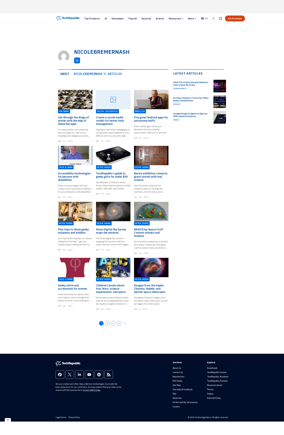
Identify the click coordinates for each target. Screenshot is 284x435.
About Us (177, 368)
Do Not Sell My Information (185, 402)
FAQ (174, 393)
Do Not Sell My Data (91, 390)
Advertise (177, 398)
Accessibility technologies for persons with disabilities (74, 177)
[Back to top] (278, 426)
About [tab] (64, 74)
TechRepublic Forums (216, 372)
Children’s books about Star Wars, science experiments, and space (111, 289)
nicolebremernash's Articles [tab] (98, 74)
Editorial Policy (214, 398)
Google (176, 120)
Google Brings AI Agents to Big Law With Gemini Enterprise (190, 115)
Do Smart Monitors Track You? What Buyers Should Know (190, 99)
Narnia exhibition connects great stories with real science (150, 177)
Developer (118, 18)
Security (146, 18)
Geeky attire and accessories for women (72, 287)
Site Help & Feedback (182, 389)
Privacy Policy (74, 417)
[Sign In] (213, 18)
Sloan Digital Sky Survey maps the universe (111, 231)
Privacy (176, 104)
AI (106, 18)
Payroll (133, 18)
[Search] (220, 18)
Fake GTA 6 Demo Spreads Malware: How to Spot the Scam (190, 83)
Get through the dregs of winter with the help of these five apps (73, 121)
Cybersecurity (180, 88)
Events (160, 18)
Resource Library (214, 385)
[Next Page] (125, 323)
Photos (210, 389)
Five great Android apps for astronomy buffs (151, 119)
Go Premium (235, 18)
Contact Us (178, 372)
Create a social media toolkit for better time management (110, 121)
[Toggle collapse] (8, 420)
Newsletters (178, 376)
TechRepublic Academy (217, 376)
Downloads (212, 368)
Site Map (177, 385)
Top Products (92, 18)
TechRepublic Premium (217, 381)
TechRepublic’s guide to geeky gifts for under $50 (112, 175)
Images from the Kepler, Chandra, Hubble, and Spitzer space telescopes (149, 289)
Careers (176, 406)
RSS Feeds (177, 381)
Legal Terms (61, 417)
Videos (210, 393)
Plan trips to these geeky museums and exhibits (73, 231)
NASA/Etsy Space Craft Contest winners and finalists (148, 233)
